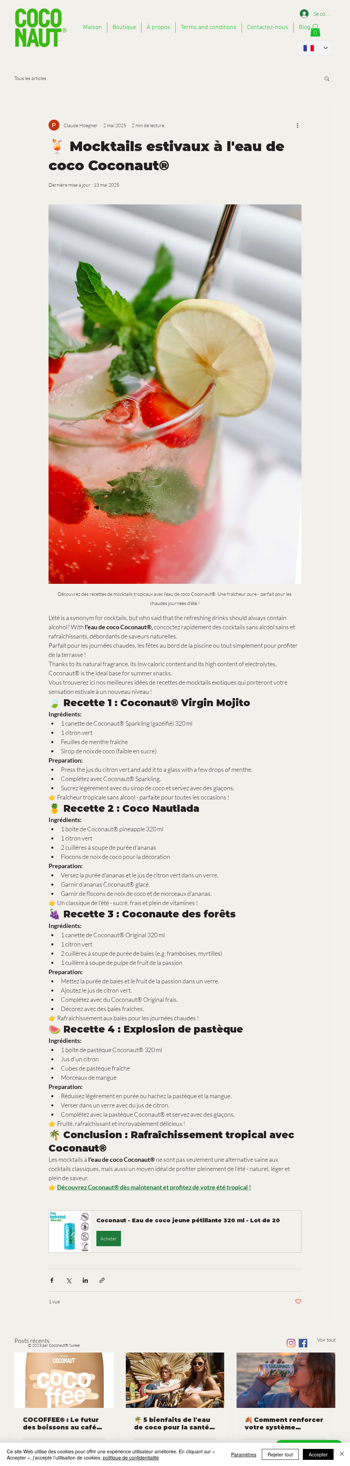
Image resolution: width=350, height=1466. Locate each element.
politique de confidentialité (131, 1457)
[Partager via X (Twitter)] (68, 1280)
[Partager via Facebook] (52, 1280)
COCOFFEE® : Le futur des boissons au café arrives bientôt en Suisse (61, 1423)
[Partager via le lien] (102, 1280)
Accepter (318, 1454)
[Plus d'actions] (297, 125)
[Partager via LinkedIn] (85, 1280)
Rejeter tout (280, 1454)
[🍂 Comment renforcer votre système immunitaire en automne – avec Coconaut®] (286, 1380)
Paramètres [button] (243, 1454)
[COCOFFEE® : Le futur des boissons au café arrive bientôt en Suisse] (64, 1380)
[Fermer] (342, 1454)
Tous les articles (30, 78)
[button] (327, 78)
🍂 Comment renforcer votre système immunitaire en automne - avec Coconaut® (284, 1423)
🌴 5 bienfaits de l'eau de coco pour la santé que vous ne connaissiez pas (172, 1423)
